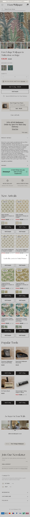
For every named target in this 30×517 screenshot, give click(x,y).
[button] (28, 1)
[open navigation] (2, 5)
